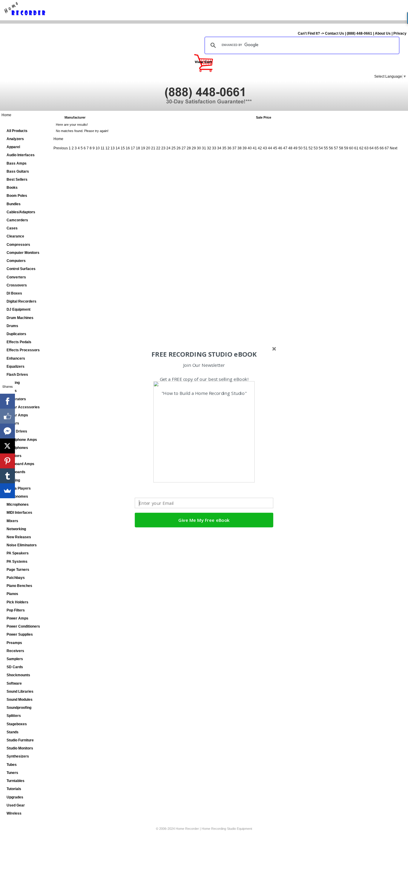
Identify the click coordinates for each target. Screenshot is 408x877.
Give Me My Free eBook (204, 520)
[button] (204, 354)
